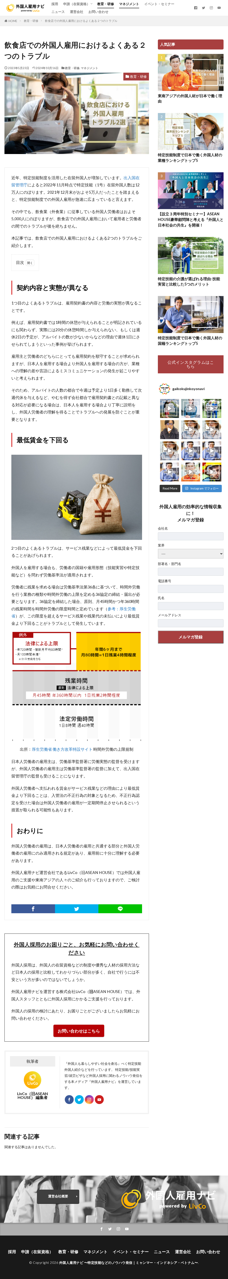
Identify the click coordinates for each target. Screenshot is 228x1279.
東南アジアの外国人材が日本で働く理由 (190, 99)
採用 (54, 4)
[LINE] (120, 908)
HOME (12, 21)
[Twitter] (77, 908)
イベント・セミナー (159, 4)
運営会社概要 (58, 1196)
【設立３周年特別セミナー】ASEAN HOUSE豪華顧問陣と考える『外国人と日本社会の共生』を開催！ (191, 219)
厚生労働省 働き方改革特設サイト (62, 749)
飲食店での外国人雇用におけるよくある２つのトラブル (81, 21)
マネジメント (129, 4)
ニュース (58, 12)
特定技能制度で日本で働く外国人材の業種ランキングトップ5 (190, 158)
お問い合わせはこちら (78, 1030)
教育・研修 (105, 4)
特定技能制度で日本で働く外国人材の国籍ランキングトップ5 (190, 341)
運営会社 (76, 12)
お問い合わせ (98, 12)
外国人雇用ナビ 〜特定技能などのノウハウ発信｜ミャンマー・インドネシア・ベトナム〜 (128, 1262)
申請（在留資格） (76, 4)
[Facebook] (33, 908)
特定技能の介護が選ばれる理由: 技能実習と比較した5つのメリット (189, 282)
